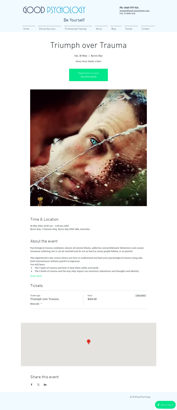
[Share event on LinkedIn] (45, 384)
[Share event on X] (38, 384)
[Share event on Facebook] (31, 384)
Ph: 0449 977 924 (129, 7)
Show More (36, 275)
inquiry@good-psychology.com (134, 10)
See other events (89, 76)
